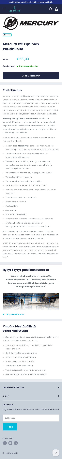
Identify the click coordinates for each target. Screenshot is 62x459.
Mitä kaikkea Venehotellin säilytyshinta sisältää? (31, 2)
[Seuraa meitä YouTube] (10, 443)
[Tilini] (56, 9)
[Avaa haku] (50, 9)
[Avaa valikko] (4, 9)
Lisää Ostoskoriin (31, 75)
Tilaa (10, 426)
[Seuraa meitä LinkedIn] (16, 443)
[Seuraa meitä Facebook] (5, 443)
